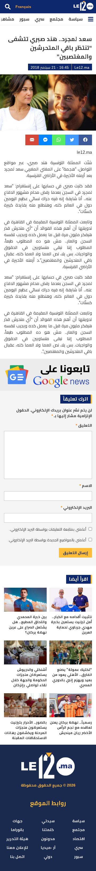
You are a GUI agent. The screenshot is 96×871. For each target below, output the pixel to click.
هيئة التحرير (17, 839)
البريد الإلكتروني (76, 507)
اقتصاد (79, 839)
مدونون (48, 839)
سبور (24, 19)
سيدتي (48, 821)
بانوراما (17, 830)
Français (23, 7)
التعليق (84, 425)
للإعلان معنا (17, 847)
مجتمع (56, 19)
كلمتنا (48, 830)
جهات (17, 821)
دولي (48, 856)
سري (39, 19)
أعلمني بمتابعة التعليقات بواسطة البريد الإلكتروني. (47, 529)
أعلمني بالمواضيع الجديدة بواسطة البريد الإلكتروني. (47, 540)
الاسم (85, 485)
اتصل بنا (17, 856)
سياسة (76, 19)
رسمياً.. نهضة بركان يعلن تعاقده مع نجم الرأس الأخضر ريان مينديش (71, 727)
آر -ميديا (48, 847)
